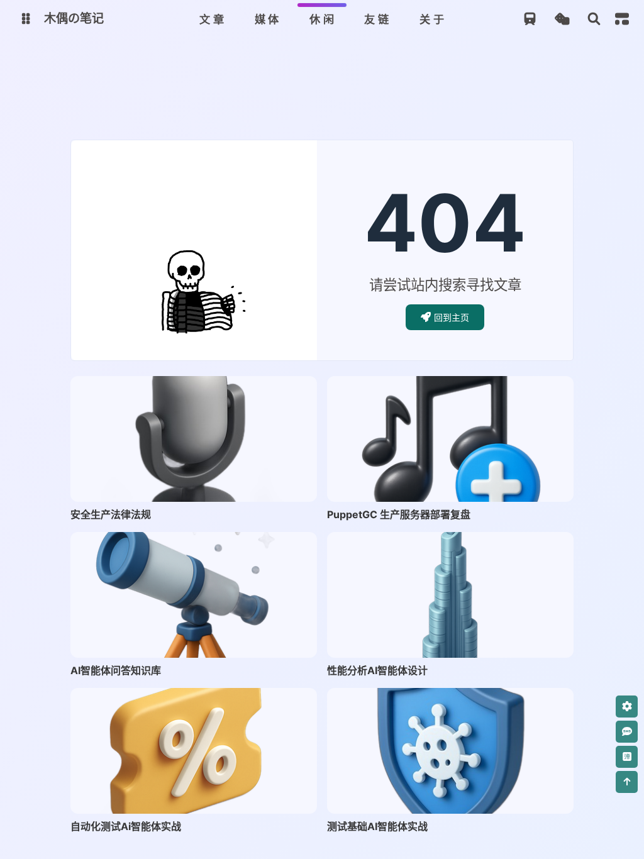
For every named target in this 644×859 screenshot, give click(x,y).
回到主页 (451, 317)
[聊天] (627, 732)
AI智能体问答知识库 (115, 670)
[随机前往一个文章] (562, 19)
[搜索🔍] (594, 19)
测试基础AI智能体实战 (377, 826)
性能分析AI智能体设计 (377, 670)
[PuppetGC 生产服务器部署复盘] (450, 439)
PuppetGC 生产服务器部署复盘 (398, 514)
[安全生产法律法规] (193, 439)
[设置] (627, 707)
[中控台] (622, 19)
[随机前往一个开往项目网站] (530, 19)
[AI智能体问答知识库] (193, 595)
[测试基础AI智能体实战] (450, 751)
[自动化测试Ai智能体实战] (193, 751)
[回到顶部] (627, 782)
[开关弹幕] (627, 757)
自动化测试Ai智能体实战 (125, 826)
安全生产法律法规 (110, 514)
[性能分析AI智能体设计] (450, 595)
